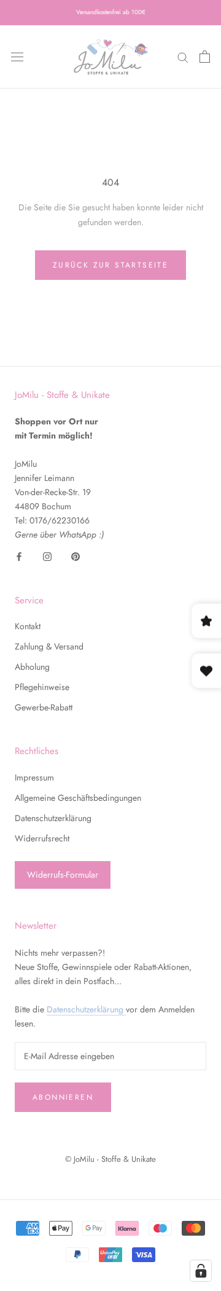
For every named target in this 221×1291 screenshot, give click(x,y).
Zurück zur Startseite (110, 265)
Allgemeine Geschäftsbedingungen (78, 798)
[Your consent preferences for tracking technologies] (200, 1270)
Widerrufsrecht (42, 838)
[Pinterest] (75, 556)
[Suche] (182, 57)
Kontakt (28, 626)
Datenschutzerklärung (53, 818)
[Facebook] (19, 556)
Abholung (32, 667)
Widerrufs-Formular (62, 874)
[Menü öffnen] (17, 57)
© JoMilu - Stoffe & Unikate (110, 1159)
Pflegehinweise (42, 687)
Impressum (34, 777)
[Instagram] (47, 556)
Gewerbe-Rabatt (43, 707)
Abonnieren (63, 1097)
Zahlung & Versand (49, 646)
